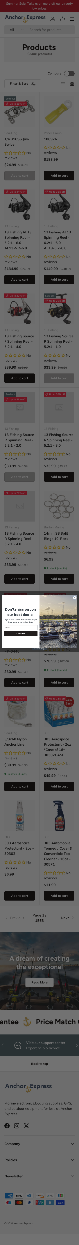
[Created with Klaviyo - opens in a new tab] (39, 649)
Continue (20, 633)
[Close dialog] (74, 597)
